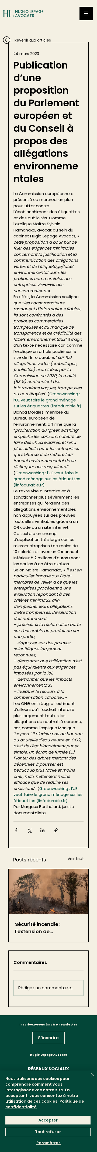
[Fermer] (89, 1078)
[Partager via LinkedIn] (42, 830)
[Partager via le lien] (55, 830)
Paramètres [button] (48, 1143)
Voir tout (76, 858)
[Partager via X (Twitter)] (29, 830)
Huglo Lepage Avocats (48, 1055)
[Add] (32, 43)
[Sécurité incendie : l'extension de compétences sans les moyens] (48, 891)
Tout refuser (48, 1131)
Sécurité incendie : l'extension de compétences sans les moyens (43, 928)
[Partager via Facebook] (16, 830)
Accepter (48, 1120)
